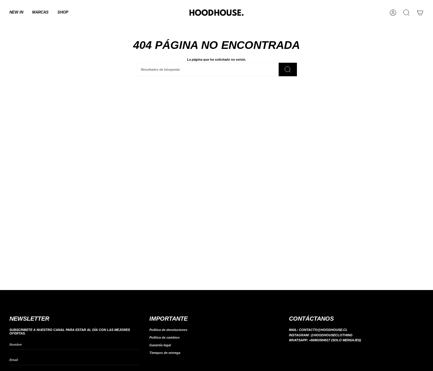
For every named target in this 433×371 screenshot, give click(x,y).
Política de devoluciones (168, 330)
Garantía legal (160, 345)
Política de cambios (164, 337)
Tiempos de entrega (164, 353)
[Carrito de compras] (420, 13)
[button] (40, 12)
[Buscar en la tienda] (288, 69)
